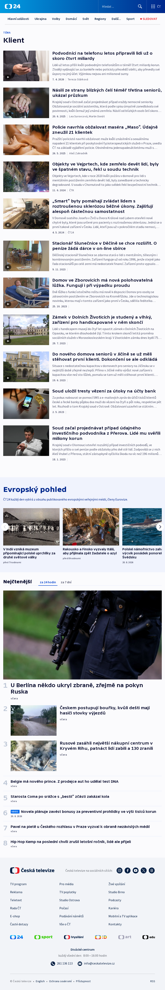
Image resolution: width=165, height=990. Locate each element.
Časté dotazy (19, 924)
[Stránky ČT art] (124, 937)
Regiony (100, 19)
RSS (152, 981)
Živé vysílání (116, 884)
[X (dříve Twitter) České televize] (143, 870)
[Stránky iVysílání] (74, 937)
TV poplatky (67, 892)
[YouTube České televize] (135, 870)
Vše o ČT (65, 924)
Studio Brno (116, 892)
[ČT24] (12, 6)
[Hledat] (140, 6)
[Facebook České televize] (127, 870)
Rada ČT (15, 908)
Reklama (16, 892)
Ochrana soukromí (60, 981)
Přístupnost (83, 981)
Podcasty (114, 900)
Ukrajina (40, 19)
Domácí (71, 19)
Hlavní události (18, 19)
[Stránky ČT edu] (148, 937)
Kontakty (115, 924)
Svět (85, 19)
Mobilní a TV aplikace (122, 916)
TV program (18, 884)
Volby (56, 19)
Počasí (63, 908)
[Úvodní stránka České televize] (32, 870)
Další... (116, 19)
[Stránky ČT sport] (43, 937)
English (40, 981)
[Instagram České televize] (119, 870)
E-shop (15, 916)
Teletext (16, 900)
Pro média (66, 884)
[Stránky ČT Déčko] (101, 937)
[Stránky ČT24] (16, 937)
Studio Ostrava (69, 900)
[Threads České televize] (151, 870)
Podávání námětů (71, 916)
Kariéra (113, 908)
